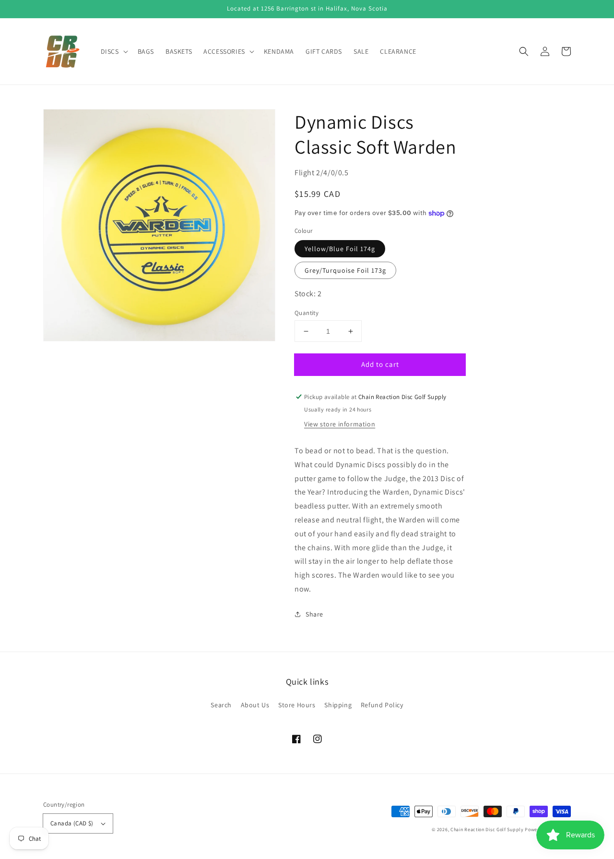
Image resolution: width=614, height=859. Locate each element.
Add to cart (380, 364)
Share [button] (314, 614)
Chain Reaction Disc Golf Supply (487, 829)
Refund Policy (382, 705)
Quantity (307, 313)
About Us (255, 705)
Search (221, 705)
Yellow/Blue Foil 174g (340, 248)
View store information (339, 424)
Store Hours (297, 705)
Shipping (338, 705)
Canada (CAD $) (72, 823)
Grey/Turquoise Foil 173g (345, 270)
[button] (523, 51)
